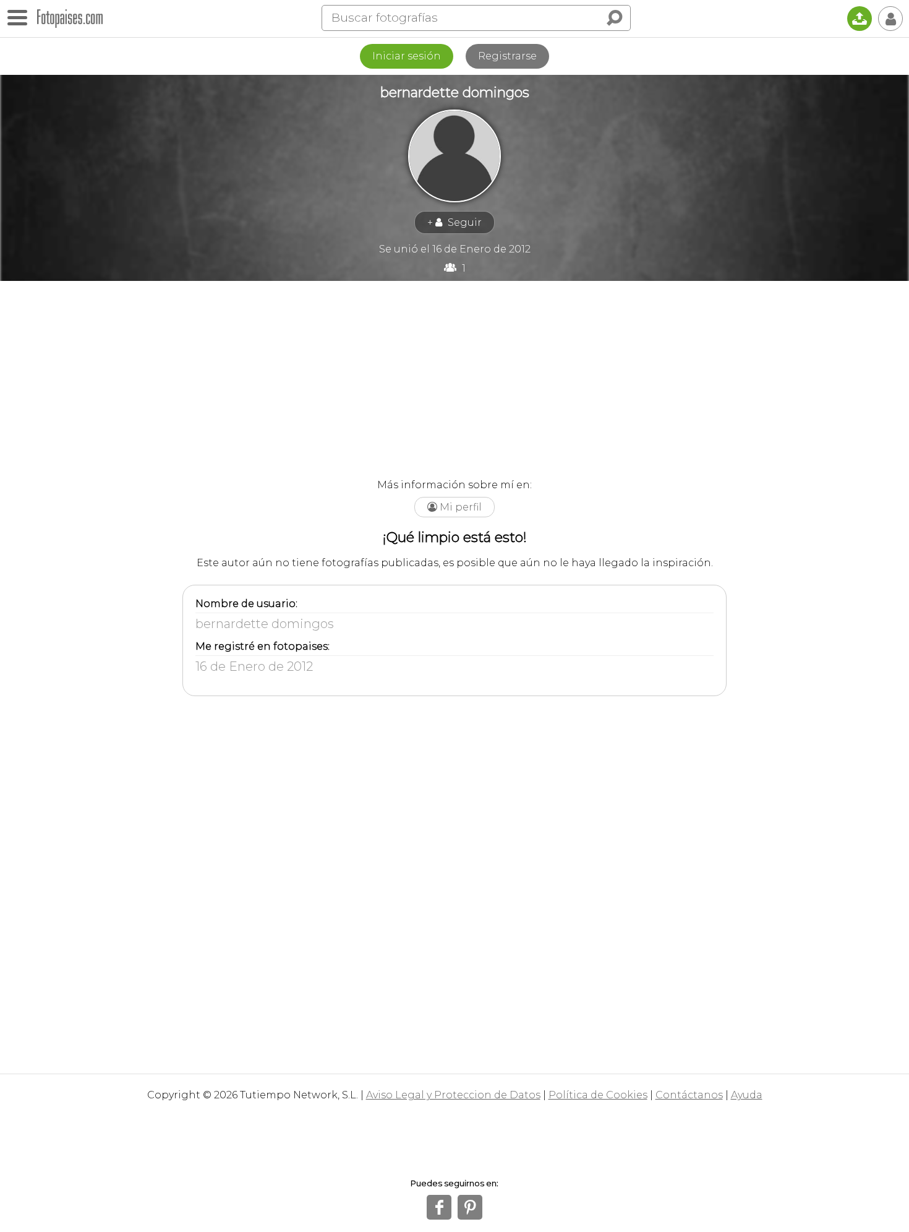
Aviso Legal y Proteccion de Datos (453, 1095)
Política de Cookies (597, 1095)
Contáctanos (689, 1095)
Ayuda (746, 1095)
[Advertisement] (454, 373)
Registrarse (507, 56)
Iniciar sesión (406, 56)
